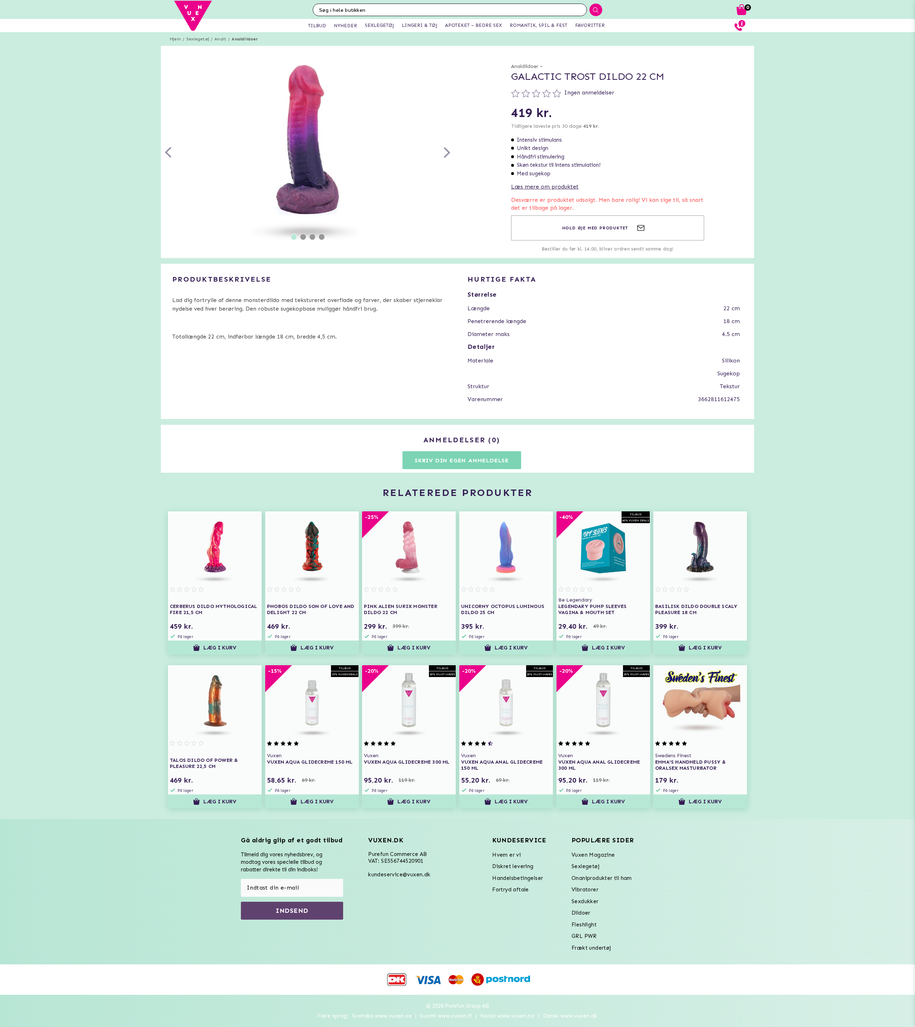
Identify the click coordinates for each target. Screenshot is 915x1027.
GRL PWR (584, 936)
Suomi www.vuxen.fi (446, 1016)
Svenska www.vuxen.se (382, 1016)
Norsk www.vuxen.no (507, 1016)
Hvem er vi (506, 855)
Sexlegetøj (197, 39)
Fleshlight (584, 924)
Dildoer (581, 913)
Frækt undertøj (591, 948)
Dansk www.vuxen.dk (570, 1016)
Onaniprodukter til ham (602, 878)
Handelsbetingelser (517, 878)
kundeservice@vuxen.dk (399, 874)
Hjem (175, 39)
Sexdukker (585, 901)
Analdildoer (245, 39)
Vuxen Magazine (593, 855)
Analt (220, 39)
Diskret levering (512, 866)
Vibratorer (585, 889)
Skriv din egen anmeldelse (462, 460)
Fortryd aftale (510, 889)
